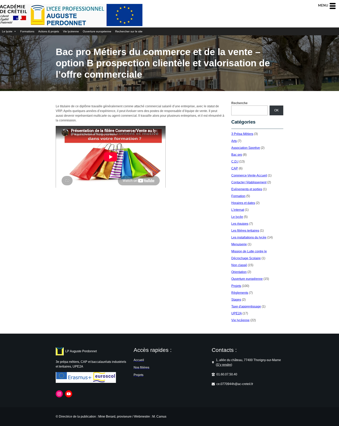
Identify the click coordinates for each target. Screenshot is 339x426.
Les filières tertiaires (245, 230)
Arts (234, 141)
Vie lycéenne (71, 31)
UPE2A (236, 313)
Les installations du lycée (248, 237)
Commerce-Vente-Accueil (249, 175)
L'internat (237, 209)
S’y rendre (224, 364)
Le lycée (7, 31)
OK (276, 110)
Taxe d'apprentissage (246, 306)
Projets (236, 286)
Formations (27, 31)
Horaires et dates (243, 203)
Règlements (239, 292)
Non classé (239, 265)
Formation (238, 196)
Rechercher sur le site (128, 31)
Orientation (239, 272)
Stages (236, 299)
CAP (234, 168)
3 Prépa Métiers (242, 134)
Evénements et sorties (246, 189)
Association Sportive (245, 147)
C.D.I (234, 161)
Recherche (239, 103)
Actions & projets (48, 31)
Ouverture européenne (97, 31)
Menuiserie (239, 244)
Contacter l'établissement (248, 182)
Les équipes (239, 223)
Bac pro (236, 154)
